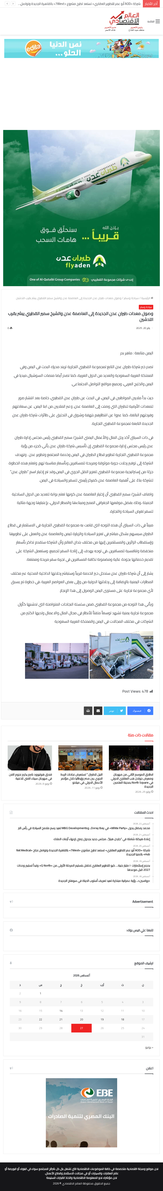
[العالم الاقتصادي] (124, 21)
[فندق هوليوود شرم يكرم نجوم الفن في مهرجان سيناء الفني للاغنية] (30, 757)
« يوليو (149, 1047)
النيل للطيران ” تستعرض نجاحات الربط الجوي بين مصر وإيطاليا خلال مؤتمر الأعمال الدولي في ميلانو (82, 778)
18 (122, 1019)
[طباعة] (88, 711)
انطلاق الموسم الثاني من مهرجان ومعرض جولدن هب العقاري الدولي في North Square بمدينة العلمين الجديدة (132, 780)
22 (40, 1019)
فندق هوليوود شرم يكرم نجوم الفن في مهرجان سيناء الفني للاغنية (30, 776)
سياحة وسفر (131, 298)
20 (81, 1019)
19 (102, 1019)
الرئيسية (146, 298)
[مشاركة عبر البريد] (98, 711)
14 (60, 1010)
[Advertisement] (81, 94)
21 (60, 1019)
